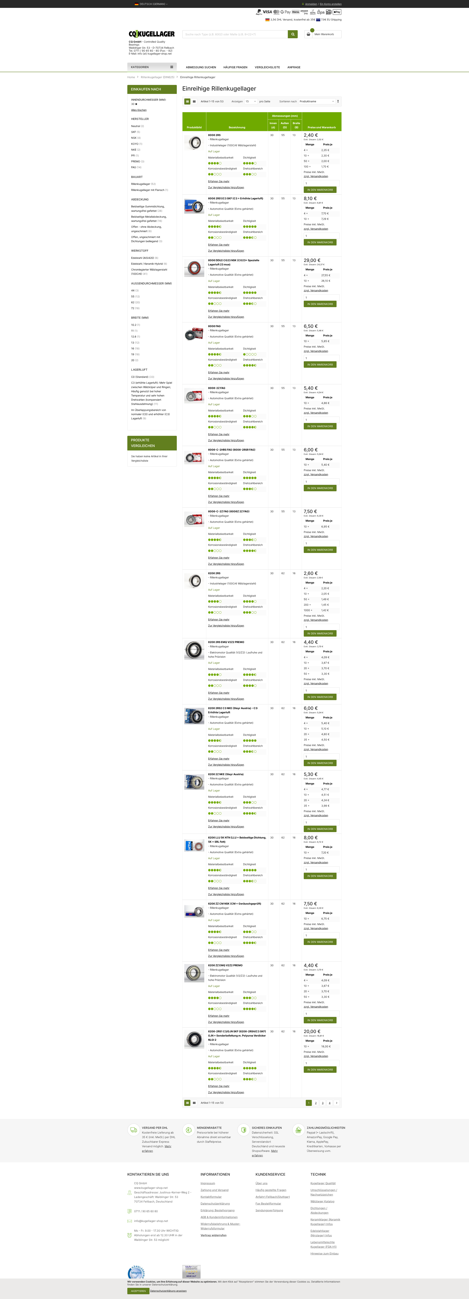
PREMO (137, 161)
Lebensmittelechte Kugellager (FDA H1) (324, 1244)
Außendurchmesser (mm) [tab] (151, 283)
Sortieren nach (288, 101)
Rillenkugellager (143, 183)
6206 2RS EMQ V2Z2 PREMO (226, 642)
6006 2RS (214, 135)
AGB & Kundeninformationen (219, 1217)
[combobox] (235, 34)
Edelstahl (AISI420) (144, 257)
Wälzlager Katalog (322, 1201)
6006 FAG (214, 326)
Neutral (137, 126)
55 (135, 296)
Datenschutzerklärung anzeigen (168, 1290)
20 (134, 360)
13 (135, 342)
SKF (135, 131)
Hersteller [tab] (140, 119)
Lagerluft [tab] (139, 369)
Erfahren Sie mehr (218, 181)
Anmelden (311, 3)
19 (135, 354)
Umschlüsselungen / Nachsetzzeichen (324, 1192)
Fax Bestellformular (268, 1203)
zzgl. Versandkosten (316, 176)
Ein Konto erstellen (331, 3)
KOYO (136, 143)
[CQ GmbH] (152, 33)
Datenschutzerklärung (215, 1203)
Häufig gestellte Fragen (271, 1190)
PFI (135, 155)
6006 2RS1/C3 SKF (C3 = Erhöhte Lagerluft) (235, 198)
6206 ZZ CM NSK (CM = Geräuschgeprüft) (234, 903)
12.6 (135, 336)
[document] (234, 1288)
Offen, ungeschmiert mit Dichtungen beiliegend (150, 239)
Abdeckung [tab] (140, 199)
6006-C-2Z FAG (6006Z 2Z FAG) (229, 511)
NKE (135, 149)
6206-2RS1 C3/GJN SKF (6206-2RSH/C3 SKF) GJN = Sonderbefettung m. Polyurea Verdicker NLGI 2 (237, 1035)
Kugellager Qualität (323, 1183)
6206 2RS (214, 573)
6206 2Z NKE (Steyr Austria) (226, 774)
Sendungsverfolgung (269, 1210)
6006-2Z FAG (216, 387)
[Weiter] (336, 1103)
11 (134, 330)
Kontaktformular (211, 1197)
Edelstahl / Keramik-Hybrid (149, 263)
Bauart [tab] (137, 177)
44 (135, 290)
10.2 (135, 324)
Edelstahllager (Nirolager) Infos (321, 1233)
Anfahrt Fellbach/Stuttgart (273, 1197)
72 (135, 308)
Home (131, 77)
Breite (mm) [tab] (140, 317)
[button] (226, 187)
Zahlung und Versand (214, 1190)
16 (135, 348)
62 (135, 302)
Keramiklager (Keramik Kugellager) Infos (325, 1222)
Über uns (261, 1183)
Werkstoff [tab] (139, 250)
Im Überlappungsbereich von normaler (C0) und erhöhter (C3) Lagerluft (150, 414)
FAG (136, 167)
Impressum (208, 1183)
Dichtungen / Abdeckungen (319, 1210)
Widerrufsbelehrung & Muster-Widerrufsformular (220, 1226)
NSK (136, 137)
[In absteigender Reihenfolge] (338, 101)
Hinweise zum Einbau (325, 1253)
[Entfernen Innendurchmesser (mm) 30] (136, 103)
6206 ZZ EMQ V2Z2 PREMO (225, 965)
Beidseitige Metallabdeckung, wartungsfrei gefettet (150, 218)
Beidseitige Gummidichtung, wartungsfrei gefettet (150, 208)
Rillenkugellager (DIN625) (157, 77)
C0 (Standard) (142, 376)
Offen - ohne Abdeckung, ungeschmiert (146, 228)
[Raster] (194, 101)
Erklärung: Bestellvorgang (217, 1210)
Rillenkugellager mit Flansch (149, 189)
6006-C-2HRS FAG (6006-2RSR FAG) (231, 449)
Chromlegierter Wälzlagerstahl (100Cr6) (149, 271)
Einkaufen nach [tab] (146, 89)
